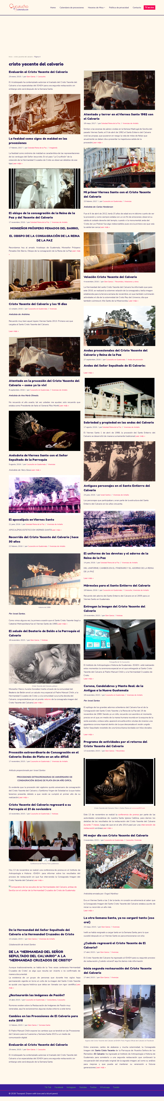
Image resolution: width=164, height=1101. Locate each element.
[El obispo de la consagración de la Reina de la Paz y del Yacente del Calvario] (44, 189)
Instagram (71, 1087)
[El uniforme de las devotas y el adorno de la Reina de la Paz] (119, 529)
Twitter (93, 1087)
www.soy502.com (138, 808)
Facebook (59, 1087)
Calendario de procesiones (72, 7)
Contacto (137, 7)
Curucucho (42, 76)
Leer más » (98, 142)
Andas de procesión (135, 359)
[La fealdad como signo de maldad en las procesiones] (44, 114)
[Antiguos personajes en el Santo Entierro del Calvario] (119, 461)
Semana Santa (44, 1025)
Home (53, 7)
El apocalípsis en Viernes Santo (31, 519)
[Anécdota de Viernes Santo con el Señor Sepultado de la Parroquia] (44, 431)
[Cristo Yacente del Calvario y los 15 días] (44, 279)
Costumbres (51, 1000)
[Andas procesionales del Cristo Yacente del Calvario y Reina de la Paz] (119, 326)
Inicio (10, 57)
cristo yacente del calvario (23, 57)
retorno (47, 699)
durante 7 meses (91, 824)
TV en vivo (149, 7)
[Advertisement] (82, 32)
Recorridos (119, 281)
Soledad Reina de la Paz (110, 123)
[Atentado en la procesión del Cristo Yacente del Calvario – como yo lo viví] (44, 356)
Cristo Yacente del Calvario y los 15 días (38, 304)
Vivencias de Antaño (130, 123)
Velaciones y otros (131, 281)
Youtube (83, 1087)
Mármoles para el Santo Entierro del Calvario (117, 585)
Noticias (119, 615)
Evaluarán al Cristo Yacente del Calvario (38, 72)
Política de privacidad (119, 7)
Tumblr (116, 1087)
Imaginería (53, 148)
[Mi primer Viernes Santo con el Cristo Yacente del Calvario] (119, 168)
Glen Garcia (31, 76)
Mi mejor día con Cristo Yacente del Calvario (116, 835)
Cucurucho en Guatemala (112, 201)
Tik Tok (48, 1087)
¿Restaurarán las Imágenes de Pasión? (37, 995)
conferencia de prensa (128, 814)
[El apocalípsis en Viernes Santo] (44, 495)
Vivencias (128, 201)
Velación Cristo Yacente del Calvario (110, 277)
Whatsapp (105, 1087)
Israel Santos (106, 495)
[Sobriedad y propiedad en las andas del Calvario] (119, 398)
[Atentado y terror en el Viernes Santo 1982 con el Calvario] (119, 90)
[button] (104, 7)
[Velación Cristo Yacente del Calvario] (119, 252)
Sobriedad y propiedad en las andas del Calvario (119, 422)
